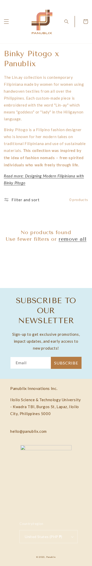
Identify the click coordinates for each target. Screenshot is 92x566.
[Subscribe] (66, 363)
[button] (6, 21)
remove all (72, 239)
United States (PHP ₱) (43, 536)
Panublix (51, 557)
